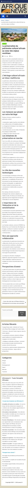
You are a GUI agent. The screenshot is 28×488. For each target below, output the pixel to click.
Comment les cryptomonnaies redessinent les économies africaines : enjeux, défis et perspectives (13, 349)
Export (3, 367)
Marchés (4, 369)
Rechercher (22, 313)
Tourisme (4, 371)
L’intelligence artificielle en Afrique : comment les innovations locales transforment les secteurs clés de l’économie (13, 343)
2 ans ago (6, 56)
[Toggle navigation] (7, 16)
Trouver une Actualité (7, 310)
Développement (6, 365)
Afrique (4, 360)
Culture (4, 43)
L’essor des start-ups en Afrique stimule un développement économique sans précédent (13, 302)
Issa (12, 56)
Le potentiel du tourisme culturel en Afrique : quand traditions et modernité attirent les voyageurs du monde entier (13, 337)
